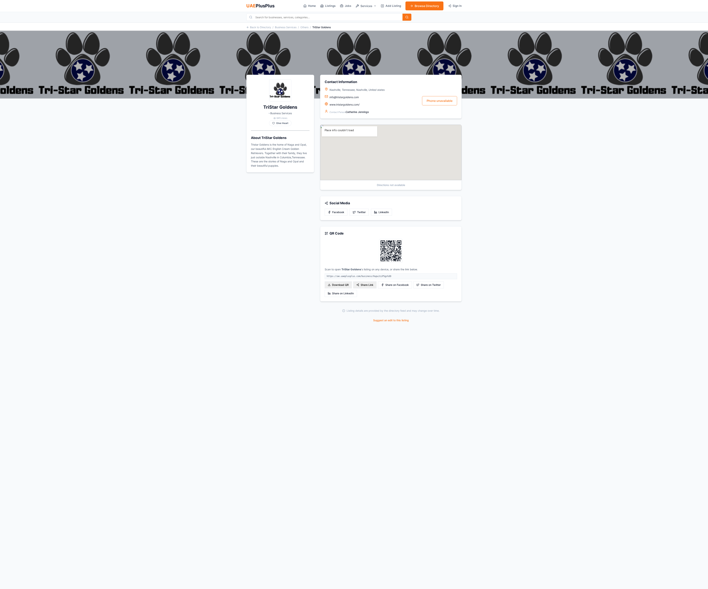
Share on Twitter (431, 284)
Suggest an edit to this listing (391, 320)
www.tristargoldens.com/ (344, 104)
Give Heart (282, 123)
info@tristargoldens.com (344, 97)
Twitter (361, 212)
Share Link (367, 284)
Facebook (338, 212)
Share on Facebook (397, 284)
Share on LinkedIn (343, 293)
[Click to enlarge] (391, 251)
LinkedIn (384, 212)
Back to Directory (260, 27)
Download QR (340, 284)
